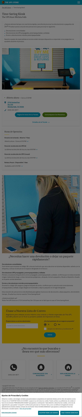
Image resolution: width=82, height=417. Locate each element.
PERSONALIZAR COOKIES (9, 412)
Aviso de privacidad (25, 408)
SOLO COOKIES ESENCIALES (69, 412)
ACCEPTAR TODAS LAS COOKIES (48, 412)
